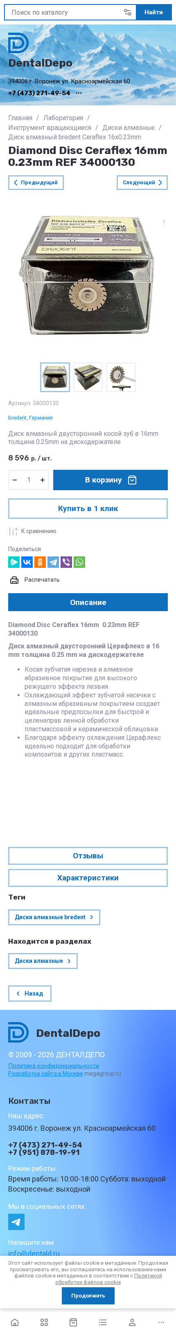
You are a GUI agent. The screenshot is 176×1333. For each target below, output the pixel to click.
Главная (20, 118)
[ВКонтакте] (27, 562)
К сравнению (38, 531)
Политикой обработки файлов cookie (108, 1279)
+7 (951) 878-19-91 (43, 1152)
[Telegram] (53, 562)
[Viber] (66, 562)
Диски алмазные (128, 128)
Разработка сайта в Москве (45, 1073)
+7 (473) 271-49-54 (39, 93)
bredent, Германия (30, 418)
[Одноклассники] (40, 562)
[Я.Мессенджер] (14, 562)
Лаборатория (63, 118)
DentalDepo (40, 62)
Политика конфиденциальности (53, 1066)
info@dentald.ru (34, 1253)
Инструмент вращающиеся (49, 128)
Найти (153, 12)
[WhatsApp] (79, 562)
